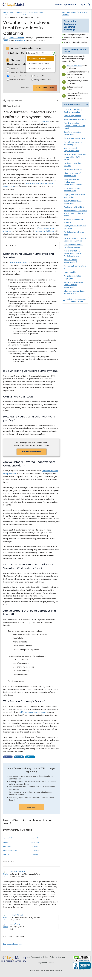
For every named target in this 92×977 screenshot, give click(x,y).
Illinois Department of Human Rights (73, 143)
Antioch (6, 855)
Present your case (74, 65)
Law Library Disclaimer (12, 944)
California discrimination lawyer (33, 712)
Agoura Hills (7, 838)
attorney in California (45, 231)
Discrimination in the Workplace (18, 15)
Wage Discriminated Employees (72, 277)
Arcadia (35, 855)
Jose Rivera (20, 40)
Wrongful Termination (42, 80)
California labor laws (18, 262)
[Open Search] (89, 4)
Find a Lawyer (8, 12)
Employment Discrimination (20, 76)
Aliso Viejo (7, 846)
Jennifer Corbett (16, 38)
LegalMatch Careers (46, 963)
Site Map (61, 957)
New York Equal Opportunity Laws (71, 149)
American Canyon (10, 850)
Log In (82, 5)
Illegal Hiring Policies (72, 115)
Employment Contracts (18, 72)
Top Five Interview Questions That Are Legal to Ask (74, 125)
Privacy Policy (49, 957)
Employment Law (36, 12)
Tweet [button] (19, 757)
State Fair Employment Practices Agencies (73, 245)
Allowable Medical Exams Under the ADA (74, 292)
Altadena (35, 846)
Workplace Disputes (41, 76)
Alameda (35, 838)
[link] (65, 307)
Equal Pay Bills (70, 272)
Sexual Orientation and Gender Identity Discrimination (73, 284)
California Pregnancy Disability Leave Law (73, 110)
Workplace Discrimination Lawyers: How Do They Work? (75, 157)
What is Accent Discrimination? (70, 260)
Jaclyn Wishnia (16, 915)
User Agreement (33, 957)
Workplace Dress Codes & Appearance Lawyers (75, 239)
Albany (6, 842)
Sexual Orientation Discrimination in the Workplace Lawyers (72, 253)
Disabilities (13, 68)
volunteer (45, 121)
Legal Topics (21, 12)
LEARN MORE (31, 807)
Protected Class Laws (73, 169)
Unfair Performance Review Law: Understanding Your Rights (75, 213)
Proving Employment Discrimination (72, 202)
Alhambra (35, 842)
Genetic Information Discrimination (72, 133)
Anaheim (35, 850)
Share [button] (8, 757)
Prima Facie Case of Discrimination (72, 174)
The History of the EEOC (74, 207)
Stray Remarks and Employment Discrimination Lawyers (73, 182)
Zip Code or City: (17, 53)
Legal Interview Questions (75, 119)
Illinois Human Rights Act (74, 138)
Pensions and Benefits (17, 80)
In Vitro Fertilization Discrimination (72, 189)
